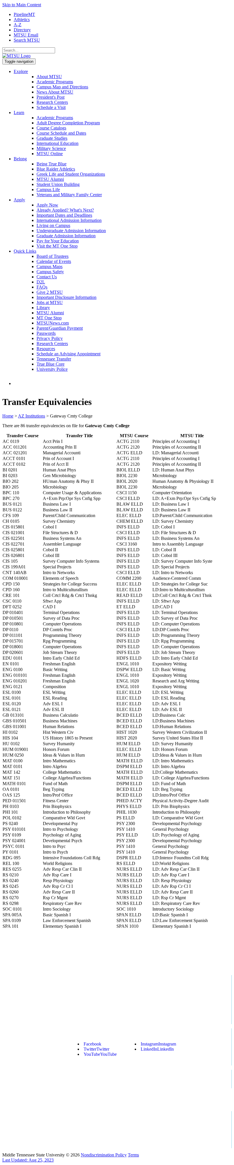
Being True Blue (51, 163)
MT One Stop (49, 317)
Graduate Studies (52, 138)
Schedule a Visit (51, 107)
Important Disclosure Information (66, 297)
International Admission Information (69, 220)
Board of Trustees (52, 256)
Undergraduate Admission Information (71, 230)
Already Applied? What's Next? (65, 210)
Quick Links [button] (25, 251)
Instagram (158, 1044)
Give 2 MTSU (50, 292)
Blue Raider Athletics (56, 169)
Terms (133, 1154)
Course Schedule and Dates (61, 133)
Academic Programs (55, 81)
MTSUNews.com (53, 323)
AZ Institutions (31, 416)
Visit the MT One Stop (57, 246)
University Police (52, 369)
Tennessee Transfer (54, 358)
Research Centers (52, 102)
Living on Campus (53, 225)
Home (7, 416)
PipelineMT (24, 14)
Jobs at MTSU (50, 302)
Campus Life (48, 189)
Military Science (51, 148)
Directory (22, 29)
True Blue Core (50, 364)
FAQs (42, 287)
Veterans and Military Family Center (69, 194)
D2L (41, 281)
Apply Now (47, 204)
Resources (46, 348)
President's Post (50, 97)
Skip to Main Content (21, 4)
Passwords (46, 333)
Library (43, 307)
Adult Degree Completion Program (68, 122)
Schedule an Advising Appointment (68, 353)
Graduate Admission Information (66, 235)
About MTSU (49, 76)
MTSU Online (50, 153)
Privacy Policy (50, 338)
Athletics (22, 19)
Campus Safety (50, 271)
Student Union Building (58, 184)
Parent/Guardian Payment (60, 328)
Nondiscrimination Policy (104, 1154)
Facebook (92, 1044)
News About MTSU (55, 92)
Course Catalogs (51, 127)
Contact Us (47, 276)
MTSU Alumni (50, 179)
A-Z (17, 24)
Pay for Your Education (58, 240)
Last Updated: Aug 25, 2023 (28, 1160)
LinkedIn (157, 1049)
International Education (57, 143)
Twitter (96, 1049)
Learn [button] (19, 112)
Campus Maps (49, 266)
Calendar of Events (54, 261)
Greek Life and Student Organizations (71, 174)
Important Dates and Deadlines (64, 215)
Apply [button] (19, 199)
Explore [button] (21, 71)
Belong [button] (20, 158)
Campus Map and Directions (62, 86)
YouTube (100, 1054)
